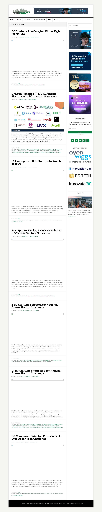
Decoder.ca (55, 503)
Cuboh (24, 220)
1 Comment (36, 310)
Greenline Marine (28, 425)
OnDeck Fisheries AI (35, 84)
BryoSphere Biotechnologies (39, 149)
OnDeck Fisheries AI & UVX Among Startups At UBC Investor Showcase (34, 95)
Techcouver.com (21, 11)
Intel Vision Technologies (55, 360)
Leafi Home (42, 150)
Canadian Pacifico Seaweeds (34, 360)
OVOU (54, 220)
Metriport (40, 220)
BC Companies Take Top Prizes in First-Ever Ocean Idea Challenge (36, 437)
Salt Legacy (26, 427)
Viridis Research (59, 427)
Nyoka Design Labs (40, 295)
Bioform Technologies (26, 149)
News (19, 83)
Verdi (59, 152)
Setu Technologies (34, 427)
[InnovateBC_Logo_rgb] (80, 185)
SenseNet (42, 84)
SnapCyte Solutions (50, 152)
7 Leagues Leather (22, 360)
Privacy (81, 503)
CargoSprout (50, 149)
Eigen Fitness (34, 220)
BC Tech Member (22, 84)
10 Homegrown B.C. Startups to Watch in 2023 (36, 162)
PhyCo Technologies (26, 361)
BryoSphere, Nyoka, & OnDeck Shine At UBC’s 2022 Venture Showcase (36, 232)
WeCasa (20, 221)
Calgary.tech (41, 503)
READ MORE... (72, 216)
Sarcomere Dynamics (40, 152)
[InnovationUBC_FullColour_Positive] (80, 169)
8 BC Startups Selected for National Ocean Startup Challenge (34, 306)
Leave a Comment (35, 37)
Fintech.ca (61, 503)
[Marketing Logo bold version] (80, 162)
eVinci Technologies (19, 425)
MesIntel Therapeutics (50, 150)
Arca (19, 149)
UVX (56, 152)
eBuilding (13, 150)
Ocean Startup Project (48, 493)
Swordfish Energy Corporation (43, 361)
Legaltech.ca (68, 503)
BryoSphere (21, 295)
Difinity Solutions (57, 149)
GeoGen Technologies (34, 150)
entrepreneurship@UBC (22, 150)
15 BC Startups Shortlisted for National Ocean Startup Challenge (36, 372)
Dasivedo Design (45, 360)
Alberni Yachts (31, 424)
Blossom (20, 220)
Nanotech (22, 152)
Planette (33, 361)
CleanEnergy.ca (48, 503)
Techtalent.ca (75, 503)
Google (28, 84)
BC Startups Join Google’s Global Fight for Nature (36, 32)
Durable (28, 220)
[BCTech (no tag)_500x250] (80, 181)
